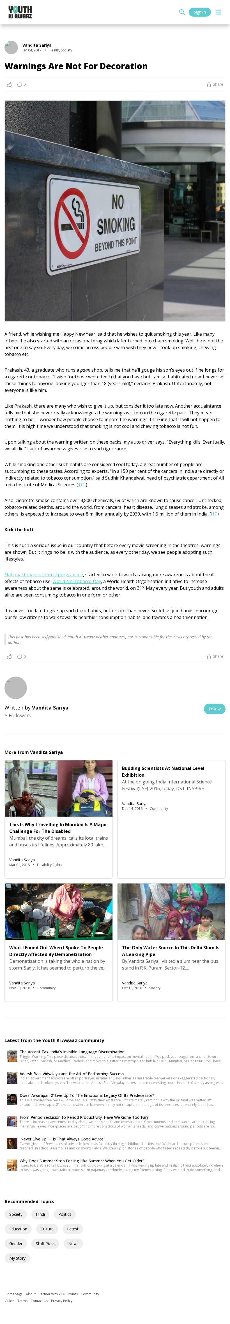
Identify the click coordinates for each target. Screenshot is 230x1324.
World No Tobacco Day (76, 581)
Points (73, 1294)
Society (15, 1214)
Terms (22, 1300)
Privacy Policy (61, 1300)
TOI (82, 485)
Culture (47, 1229)
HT (214, 514)
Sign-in (200, 12)
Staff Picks (45, 1243)
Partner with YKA (52, 1294)
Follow (215, 708)
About (31, 1294)
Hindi (40, 1214)
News (73, 1243)
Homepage (14, 1294)
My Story (17, 1258)
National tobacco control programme (43, 574)
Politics (64, 1214)
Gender (15, 1243)
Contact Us (40, 1300)
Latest (73, 1229)
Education (18, 1229)
